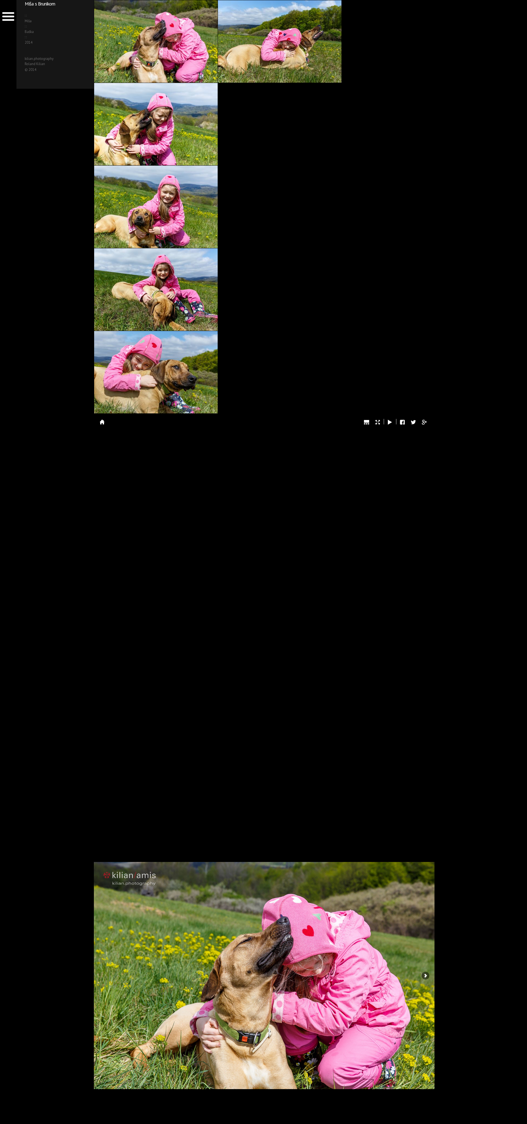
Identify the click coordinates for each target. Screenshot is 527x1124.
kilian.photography (39, 58)
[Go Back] (102, 421)
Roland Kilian (35, 64)
